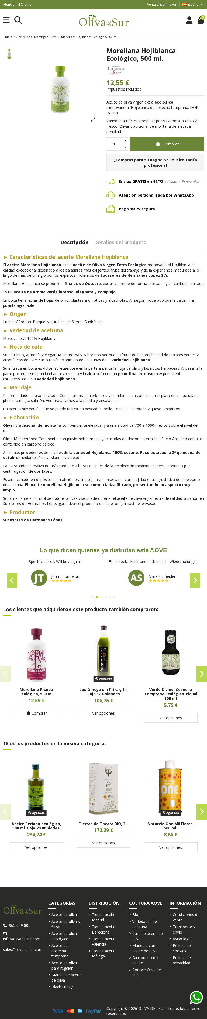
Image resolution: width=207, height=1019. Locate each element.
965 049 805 (19, 925)
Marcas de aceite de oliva (66, 977)
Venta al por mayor (162, 4)
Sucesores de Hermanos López (33, 519)
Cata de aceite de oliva (147, 936)
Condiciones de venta (186, 917)
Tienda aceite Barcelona (103, 929)
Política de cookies (182, 948)
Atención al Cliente (17, 4)
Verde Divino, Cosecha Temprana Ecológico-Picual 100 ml (170, 694)
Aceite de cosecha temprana (59, 951)
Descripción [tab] (74, 242)
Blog (136, 914)
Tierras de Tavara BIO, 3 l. (104, 823)
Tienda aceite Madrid (103, 917)
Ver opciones (103, 713)
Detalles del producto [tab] (120, 242)
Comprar (171, 144)
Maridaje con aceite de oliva (144, 948)
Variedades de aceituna (144, 924)
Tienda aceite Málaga (103, 953)
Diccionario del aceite (145, 960)
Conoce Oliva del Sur (147, 972)
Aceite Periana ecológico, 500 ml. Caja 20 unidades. (36, 826)
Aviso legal (182, 938)
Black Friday (62, 986)
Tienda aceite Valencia (103, 941)
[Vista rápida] (36, 681)
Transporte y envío (184, 929)
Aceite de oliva (64, 914)
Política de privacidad (182, 960)
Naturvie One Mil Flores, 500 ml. (170, 826)
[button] (93, 597)
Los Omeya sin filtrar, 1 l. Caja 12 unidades (104, 692)
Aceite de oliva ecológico (64, 936)
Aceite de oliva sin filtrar (67, 924)
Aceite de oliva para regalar (64, 965)
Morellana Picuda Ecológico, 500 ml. (36, 692)
